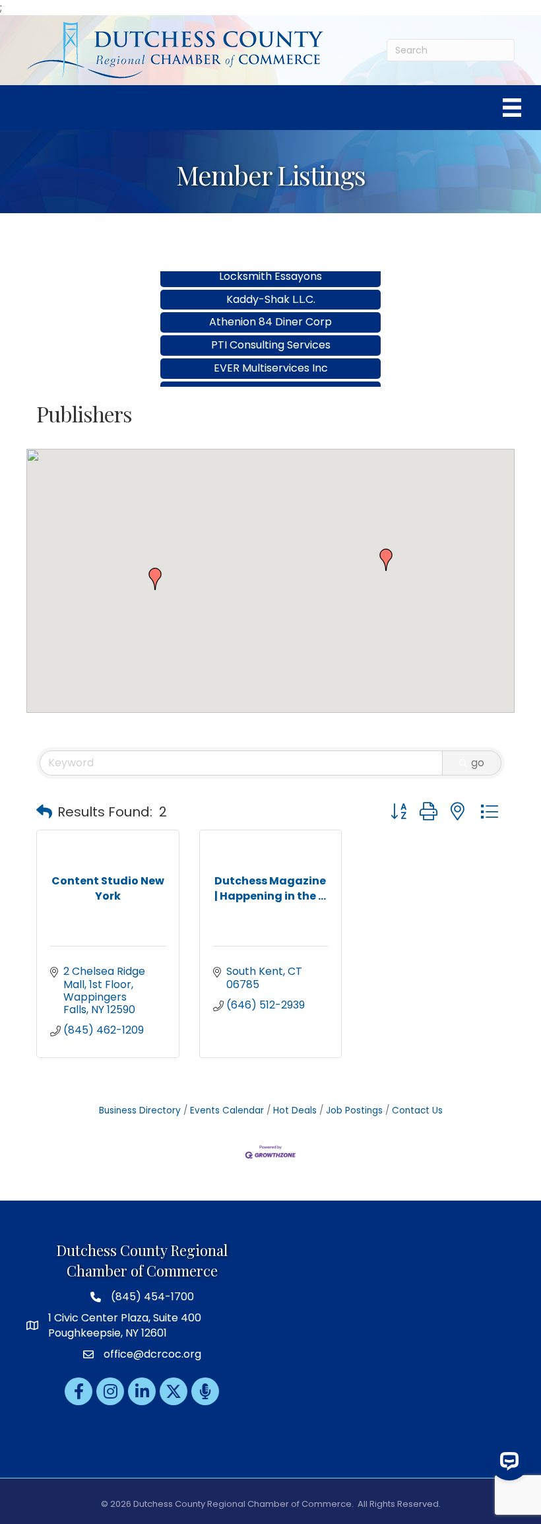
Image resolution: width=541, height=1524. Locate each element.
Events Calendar (227, 1110)
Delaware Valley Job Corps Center (270, 377)
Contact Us (417, 1110)
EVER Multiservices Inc (271, 354)
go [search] (477, 762)
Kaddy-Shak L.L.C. (270, 286)
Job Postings (354, 1110)
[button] (155, 578)
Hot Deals (295, 1110)
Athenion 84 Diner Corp (270, 308)
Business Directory (140, 1110)
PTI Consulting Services (271, 331)
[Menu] (512, 107)
